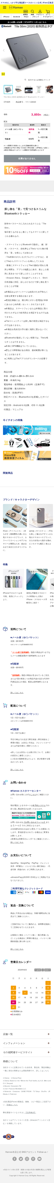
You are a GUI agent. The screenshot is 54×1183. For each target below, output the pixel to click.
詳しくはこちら (17, 692)
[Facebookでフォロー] (14, 1159)
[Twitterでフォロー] (21, 1159)
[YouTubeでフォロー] (39, 1159)
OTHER (7, 102)
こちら (33, 794)
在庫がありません (27, 158)
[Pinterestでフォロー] (33, 1159)
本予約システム (39, 805)
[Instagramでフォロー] (27, 1159)
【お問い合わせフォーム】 (35, 822)
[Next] (50, 50)
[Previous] (4, 50)
